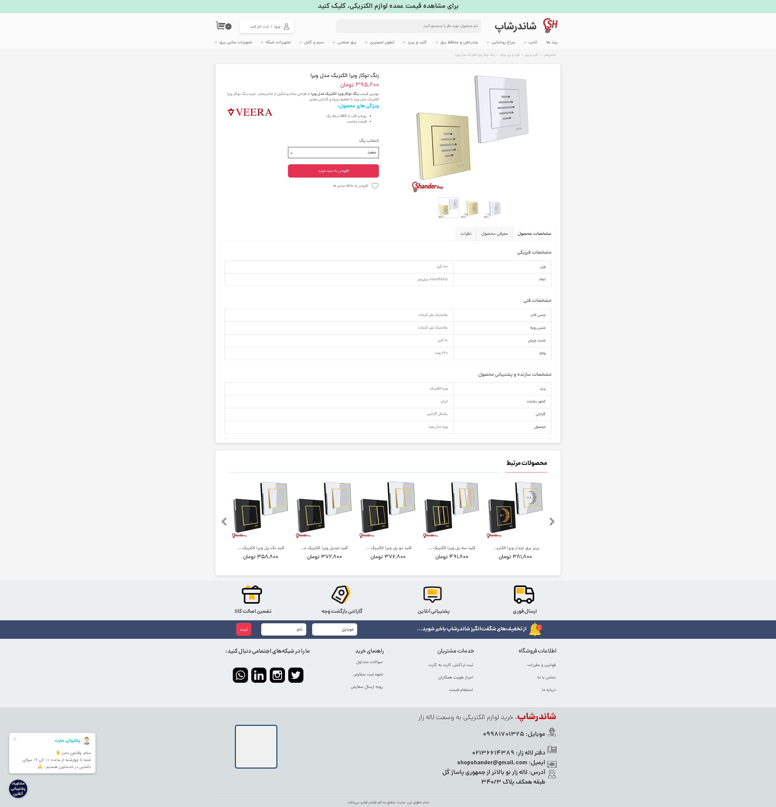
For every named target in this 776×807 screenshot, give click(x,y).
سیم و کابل (314, 42)
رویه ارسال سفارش (367, 687)
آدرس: (536, 773)
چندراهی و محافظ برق (459, 42)
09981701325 (503, 734)
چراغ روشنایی (503, 42)
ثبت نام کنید (259, 26)
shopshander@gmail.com (492, 763)
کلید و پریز (417, 42)
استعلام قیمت (461, 690)
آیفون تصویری (382, 42)
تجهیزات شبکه (278, 42)
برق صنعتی (347, 42)
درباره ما (549, 690)
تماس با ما (546, 678)
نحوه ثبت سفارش (368, 675)
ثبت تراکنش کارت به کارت (451, 665)
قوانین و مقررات (541, 665)
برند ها (552, 42)
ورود (277, 26)
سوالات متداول (369, 662)
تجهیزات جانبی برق (235, 42)
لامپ (533, 42)
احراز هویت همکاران (455, 678)
